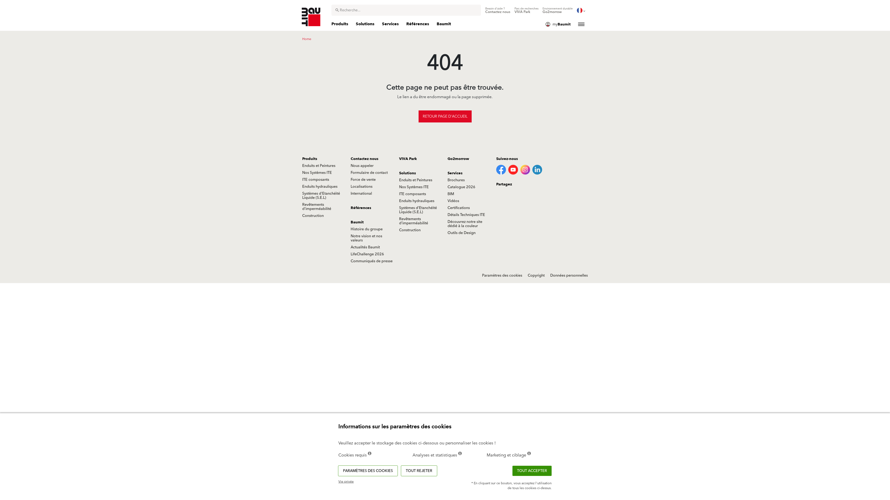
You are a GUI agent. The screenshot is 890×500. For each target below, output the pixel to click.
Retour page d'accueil (445, 116)
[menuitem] (497, 10)
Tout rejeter (419, 471)
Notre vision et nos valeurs (366, 238)
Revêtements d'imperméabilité (316, 206)
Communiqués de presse (372, 261)
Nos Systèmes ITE (317, 172)
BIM (451, 194)
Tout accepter (532, 471)
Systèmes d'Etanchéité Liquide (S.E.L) (321, 195)
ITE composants (315, 179)
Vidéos (453, 201)
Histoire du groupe (367, 229)
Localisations (361, 186)
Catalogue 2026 (461, 187)
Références (361, 208)
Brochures (456, 180)
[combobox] (406, 10)
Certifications (459, 208)
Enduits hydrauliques (319, 186)
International (361, 193)
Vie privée (346, 481)
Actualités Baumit (365, 247)
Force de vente (363, 179)
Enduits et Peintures (318, 165)
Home (306, 39)
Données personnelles (569, 275)
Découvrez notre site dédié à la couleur (465, 224)
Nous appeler (362, 165)
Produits (309, 159)
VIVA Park (408, 159)
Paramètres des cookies (502, 275)
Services (455, 173)
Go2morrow (458, 159)
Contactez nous (364, 159)
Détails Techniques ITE (466, 215)
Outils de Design (462, 233)
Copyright (536, 275)
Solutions (407, 173)
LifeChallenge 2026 (367, 254)
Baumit (357, 222)
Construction (313, 215)
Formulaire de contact (369, 172)
